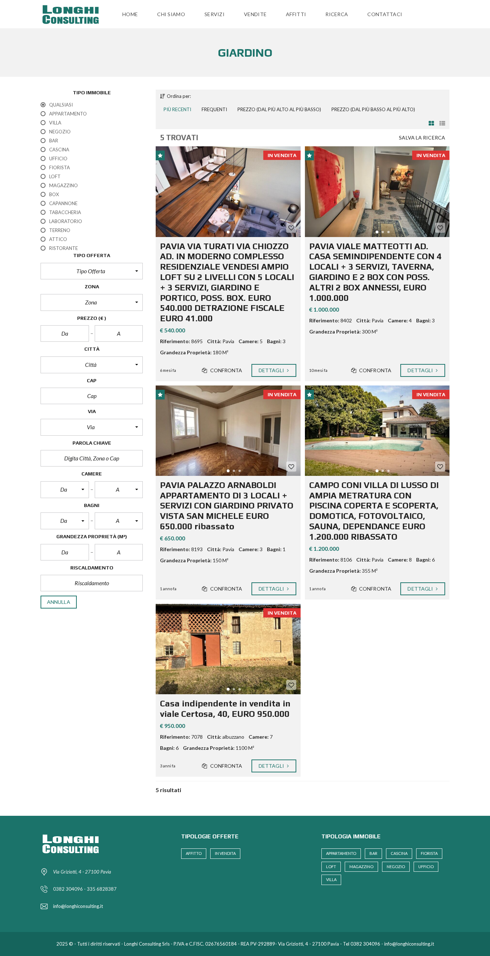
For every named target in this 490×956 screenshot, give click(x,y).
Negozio (396, 866)
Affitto (194, 853)
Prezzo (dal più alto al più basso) (279, 109)
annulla (58, 602)
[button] (92, 271)
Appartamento (341, 853)
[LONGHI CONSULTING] (73, 14)
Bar (373, 853)
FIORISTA (429, 853)
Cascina (399, 853)
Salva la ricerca (422, 137)
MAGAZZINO (361, 866)
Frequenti (214, 109)
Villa (331, 879)
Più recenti (177, 109)
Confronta (225, 370)
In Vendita (225, 853)
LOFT (331, 866)
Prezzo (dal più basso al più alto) (373, 109)
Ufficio (426, 866)
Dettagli (272, 370)
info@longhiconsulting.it (78, 906)
